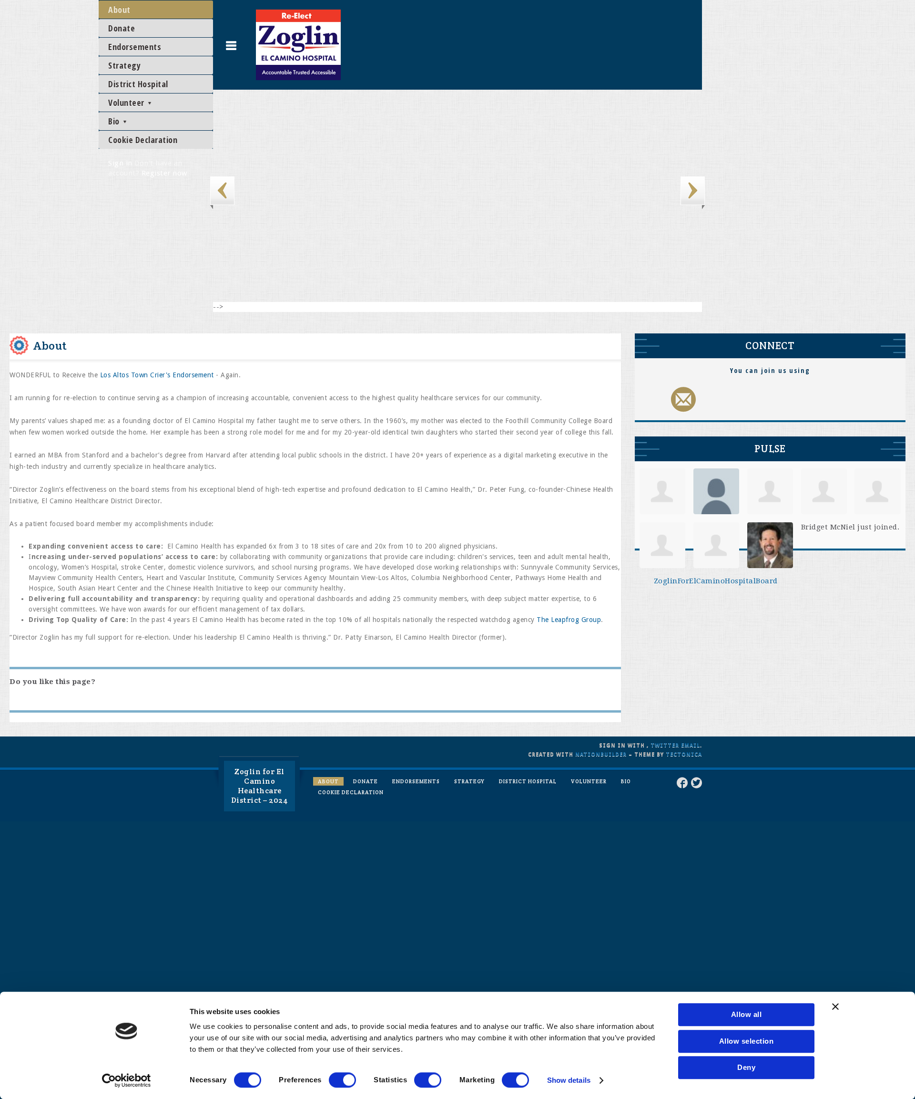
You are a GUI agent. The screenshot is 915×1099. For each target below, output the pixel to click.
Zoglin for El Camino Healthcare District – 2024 (259, 786)
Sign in (120, 163)
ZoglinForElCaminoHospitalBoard (716, 581)
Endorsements (134, 46)
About (119, 9)
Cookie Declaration (142, 139)
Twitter (665, 745)
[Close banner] (835, 1006)
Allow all (746, 1014)
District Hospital (138, 84)
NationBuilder (601, 754)
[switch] (342, 1080)
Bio (115, 121)
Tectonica (684, 754)
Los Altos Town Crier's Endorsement (157, 375)
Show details (568, 1080)
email (690, 745)
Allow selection (746, 1041)
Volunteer (127, 102)
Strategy (124, 65)
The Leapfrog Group (569, 619)
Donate (121, 28)
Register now (164, 173)
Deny (746, 1067)
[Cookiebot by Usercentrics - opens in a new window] (126, 1080)
